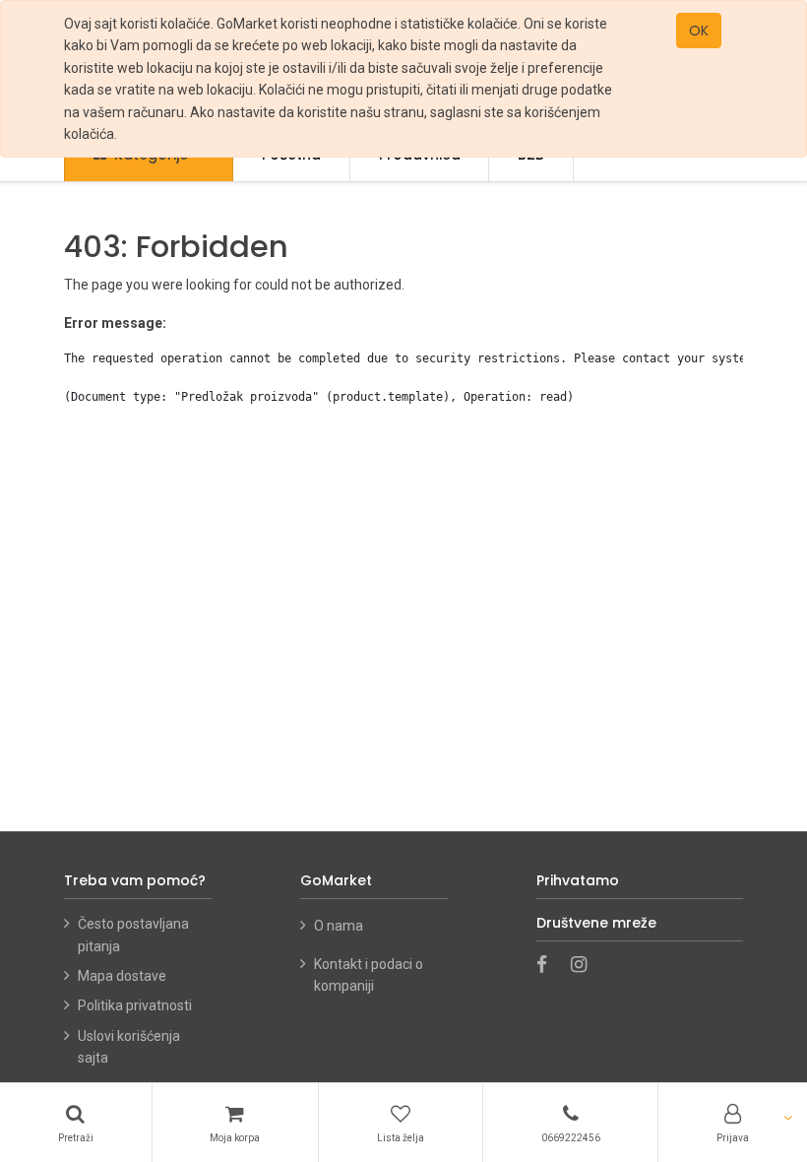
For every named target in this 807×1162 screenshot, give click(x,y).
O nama (340, 926)
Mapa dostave (122, 976)
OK (699, 30)
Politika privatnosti (135, 1005)
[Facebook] (548, 966)
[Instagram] (585, 966)
